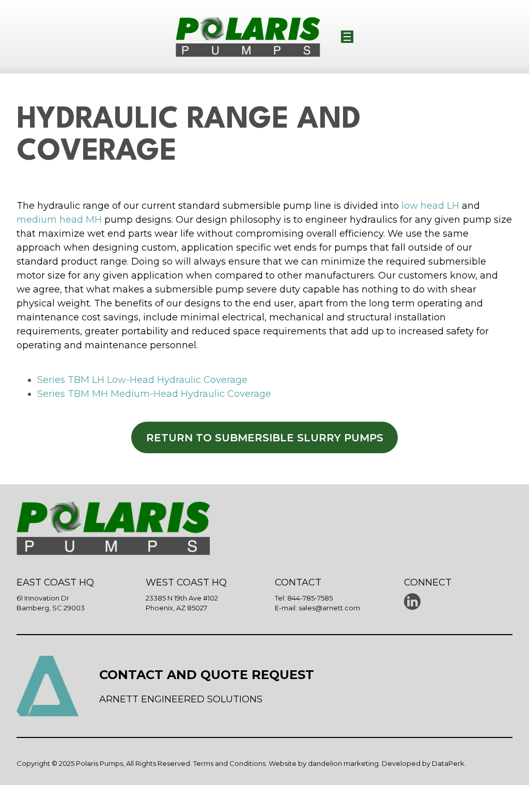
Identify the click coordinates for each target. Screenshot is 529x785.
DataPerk (448, 763)
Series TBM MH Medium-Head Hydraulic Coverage (154, 393)
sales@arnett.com (329, 608)
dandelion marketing (343, 763)
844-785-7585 (310, 598)
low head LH (430, 205)
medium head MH (59, 219)
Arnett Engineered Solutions (180, 699)
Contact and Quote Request (206, 674)
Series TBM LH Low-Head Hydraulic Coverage (142, 380)
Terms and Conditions (229, 763)
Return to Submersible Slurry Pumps (264, 438)
